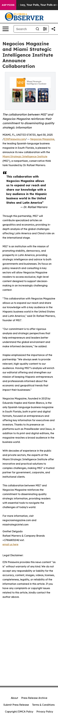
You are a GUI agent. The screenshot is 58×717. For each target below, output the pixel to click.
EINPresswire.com (14, 139)
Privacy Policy (44, 711)
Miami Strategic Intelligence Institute (24, 156)
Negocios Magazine (42, 139)
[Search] (37, 28)
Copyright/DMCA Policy (19, 711)
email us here (10, 544)
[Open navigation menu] (5, 29)
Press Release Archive (34, 697)
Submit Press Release (16, 704)
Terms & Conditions (43, 704)
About (14, 697)
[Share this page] (53, 29)
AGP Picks (8, 5)
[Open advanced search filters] (45, 28)
